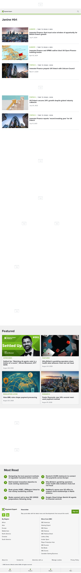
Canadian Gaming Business (49, 554)
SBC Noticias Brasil (47, 534)
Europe (4, 528)
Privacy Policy (75, 560)
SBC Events (44, 551)
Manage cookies (57, 560)
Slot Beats (44, 548)
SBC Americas (45, 522)
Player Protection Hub (48, 542)
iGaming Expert (46, 525)
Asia (3, 525)
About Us (5, 560)
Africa (3, 522)
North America (6, 534)
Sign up (75, 511)
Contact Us (20, 560)
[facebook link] (3, 515)
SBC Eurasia (45, 545)
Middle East (5, 531)
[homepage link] (7, 11)
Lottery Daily (45, 537)
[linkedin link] (7, 515)
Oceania (4, 537)
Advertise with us (37, 560)
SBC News (44, 528)
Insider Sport (45, 539)
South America (6, 539)
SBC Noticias (45, 531)
